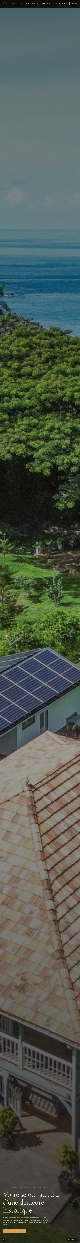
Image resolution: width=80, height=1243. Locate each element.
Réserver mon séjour (13, 1230)
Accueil (14, 3)
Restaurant (27, 3)
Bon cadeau (57, 3)
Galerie (51, 3)
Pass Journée (36, 3)
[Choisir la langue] (3, 1239)
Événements (44, 3)
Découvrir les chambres (39, 1230)
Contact (65, 3)
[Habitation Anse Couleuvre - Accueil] (4, 3)
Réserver (74, 3)
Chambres (20, 3)
